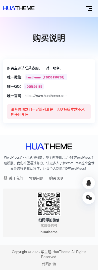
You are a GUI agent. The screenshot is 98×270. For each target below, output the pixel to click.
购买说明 (56, 178)
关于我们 (16, 178)
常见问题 (36, 178)
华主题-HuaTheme (55, 251)
